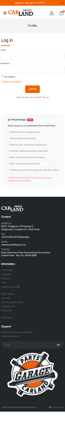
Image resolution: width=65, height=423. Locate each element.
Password (5, 63)
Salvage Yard (9, 306)
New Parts (7, 310)
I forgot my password (11, 82)
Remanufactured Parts (13, 302)
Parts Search (8, 294)
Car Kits (6, 298)
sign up (45, 97)
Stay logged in (9, 77)
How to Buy (8, 270)
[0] (61, 14)
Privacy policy (57, 407)
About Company (10, 287)
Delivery (6, 278)
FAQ (4, 283)
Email (3, 50)
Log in (32, 89)
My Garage (8, 317)
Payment (7, 274)
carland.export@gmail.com (13, 245)
